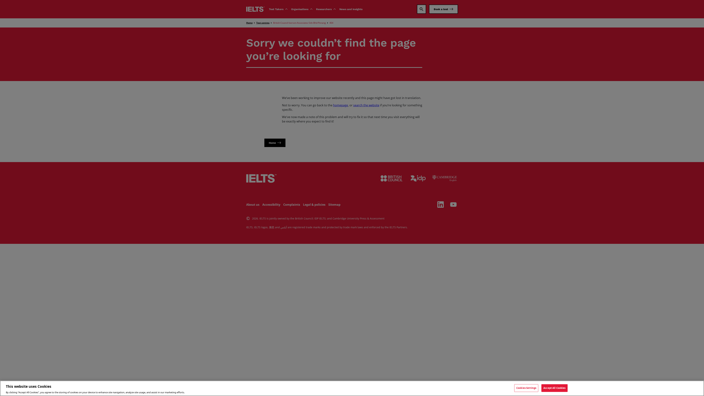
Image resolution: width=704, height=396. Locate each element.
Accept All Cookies (554, 387)
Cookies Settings (526, 387)
